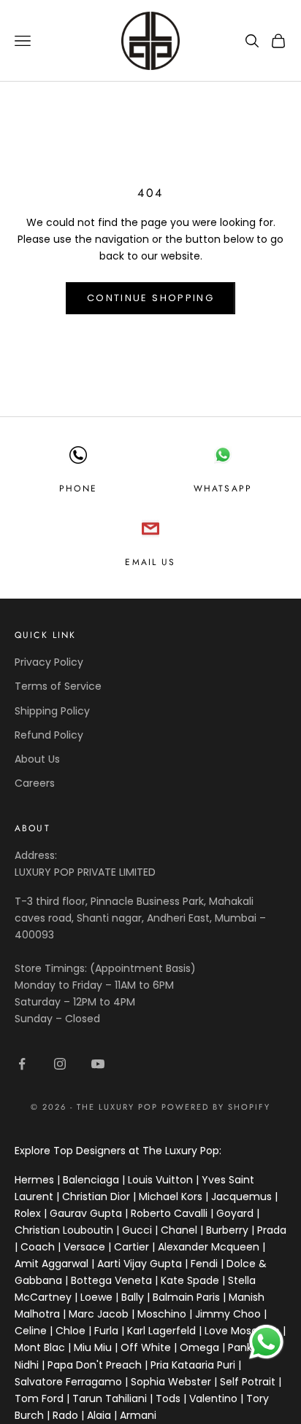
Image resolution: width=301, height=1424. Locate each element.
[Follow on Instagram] (60, 1064)
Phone (78, 488)
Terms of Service (58, 686)
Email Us (150, 562)
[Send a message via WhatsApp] (266, 1342)
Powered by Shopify (215, 1107)
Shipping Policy (52, 711)
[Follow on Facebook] (22, 1064)
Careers (35, 783)
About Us (37, 759)
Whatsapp (223, 488)
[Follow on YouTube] (98, 1064)
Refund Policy (49, 735)
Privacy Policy (49, 662)
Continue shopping (150, 298)
